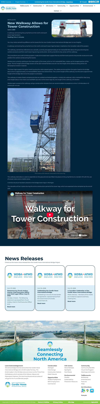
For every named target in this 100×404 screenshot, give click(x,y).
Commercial (52, 384)
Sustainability (68, 379)
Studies (66, 377)
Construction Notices (54, 372)
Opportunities (74, 6)
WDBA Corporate (6, 2)
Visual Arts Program (87, 370)
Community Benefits (87, 367)
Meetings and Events (88, 372)
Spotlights (12, 20)
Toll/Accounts (24, 6)
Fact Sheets (68, 372)
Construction (37, 6)
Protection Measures (70, 381)
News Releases (69, 367)
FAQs (82, 384)
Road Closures (52, 374)
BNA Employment (53, 381)
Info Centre (49, 6)
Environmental (88, 6)
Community (61, 6)
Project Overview (20, 2)
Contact (56, 11)
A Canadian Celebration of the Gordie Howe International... (54, 2)
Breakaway (84, 377)
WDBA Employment (54, 379)
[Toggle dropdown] (12, 2)
